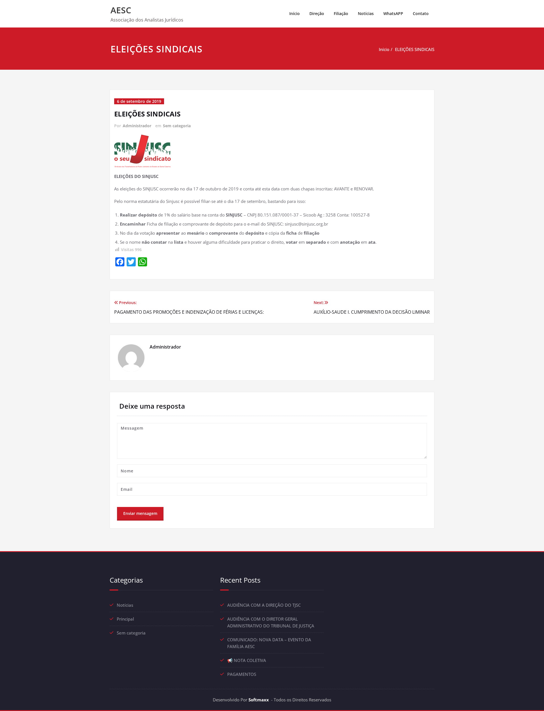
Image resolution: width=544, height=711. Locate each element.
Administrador (137, 125)
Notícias (366, 13)
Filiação (341, 13)
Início (294, 13)
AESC (120, 10)
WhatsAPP (393, 13)
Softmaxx (258, 699)
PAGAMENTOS (241, 674)
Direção (316, 13)
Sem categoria (177, 125)
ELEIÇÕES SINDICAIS (414, 49)
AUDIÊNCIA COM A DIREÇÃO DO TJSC (264, 605)
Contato (421, 13)
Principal (125, 619)
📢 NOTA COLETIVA (246, 660)
